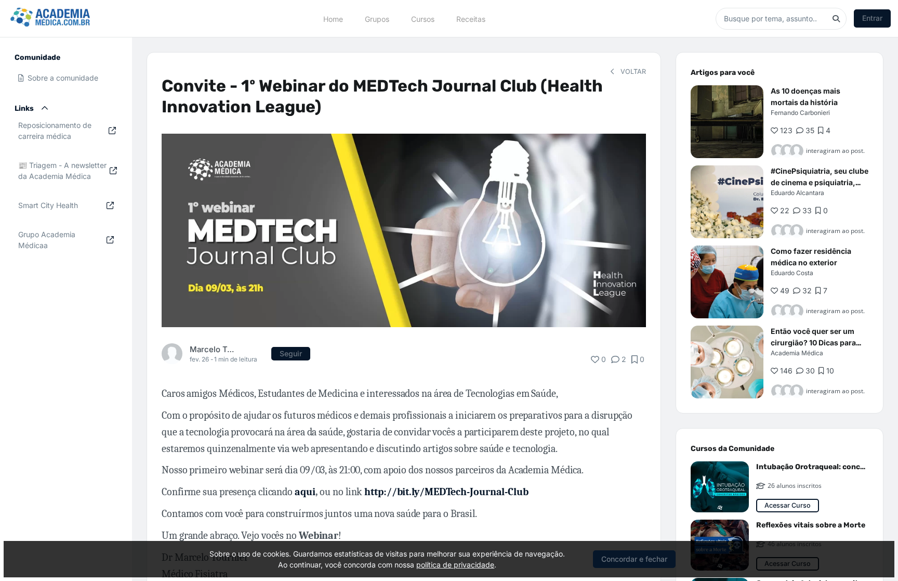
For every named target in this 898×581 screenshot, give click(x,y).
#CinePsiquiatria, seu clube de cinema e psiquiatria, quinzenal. (819, 182)
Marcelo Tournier (213, 349)
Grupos (377, 18)
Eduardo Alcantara (797, 193)
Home (333, 18)
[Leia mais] (727, 121)
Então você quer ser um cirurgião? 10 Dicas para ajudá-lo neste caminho (813, 342)
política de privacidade (455, 564)
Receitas (470, 18)
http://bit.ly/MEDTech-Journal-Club (446, 492)
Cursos (422, 18)
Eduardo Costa (792, 273)
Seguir (291, 353)
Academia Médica (797, 353)
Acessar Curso (787, 505)
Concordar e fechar (634, 558)
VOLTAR (632, 71)
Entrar (872, 18)
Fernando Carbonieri (800, 113)
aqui (305, 492)
